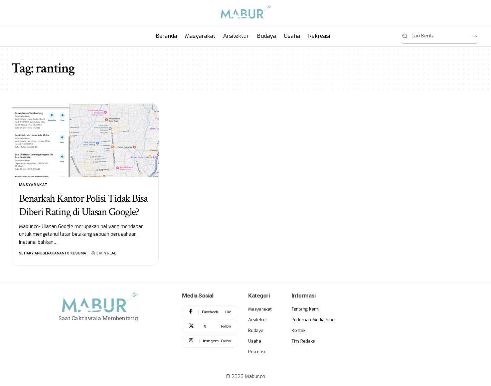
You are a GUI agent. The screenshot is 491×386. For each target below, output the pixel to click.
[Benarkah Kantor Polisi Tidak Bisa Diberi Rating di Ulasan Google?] (85, 140)
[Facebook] (210, 312)
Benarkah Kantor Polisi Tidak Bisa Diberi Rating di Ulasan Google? (83, 205)
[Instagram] (210, 341)
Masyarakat (33, 185)
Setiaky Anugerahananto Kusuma (52, 253)
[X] (210, 326)
